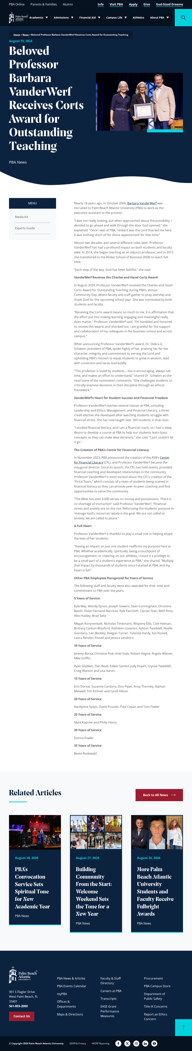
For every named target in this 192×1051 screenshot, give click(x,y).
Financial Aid (90, 18)
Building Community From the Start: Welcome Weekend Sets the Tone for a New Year (94, 892)
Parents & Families (44, 4)
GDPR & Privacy (78, 1043)
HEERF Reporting (100, 1043)
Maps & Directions (70, 1014)
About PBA (160, 18)
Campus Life (117, 18)
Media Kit (21, 217)
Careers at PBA (111, 991)
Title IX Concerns (155, 1006)
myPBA (62, 994)
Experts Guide (25, 228)
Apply (133, 4)
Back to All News (155, 795)
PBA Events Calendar (71, 986)
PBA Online (17, 4)
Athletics (138, 17)
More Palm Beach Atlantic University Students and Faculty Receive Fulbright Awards (155, 892)
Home (17, 34)
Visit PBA (116, 4)
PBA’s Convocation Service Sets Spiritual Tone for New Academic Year (32, 888)
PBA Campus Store (157, 986)
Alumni (68, 4)
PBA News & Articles (71, 978)
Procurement (153, 978)
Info (101, 4)
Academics (39, 18)
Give (146, 4)
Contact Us (22, 1016)
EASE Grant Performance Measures (109, 1011)
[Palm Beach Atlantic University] (23, 975)
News (25, 34)
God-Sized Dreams (169, 4)
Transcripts (108, 999)
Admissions (64, 18)
